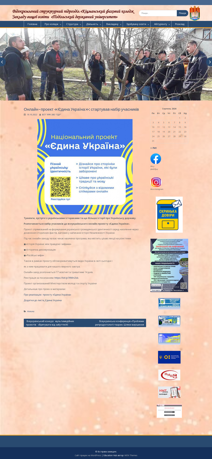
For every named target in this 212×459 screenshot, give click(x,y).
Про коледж (51, 24)
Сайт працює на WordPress (88, 455)
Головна (32, 24)
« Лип (153, 147)
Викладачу (112, 24)
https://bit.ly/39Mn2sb (66, 277)
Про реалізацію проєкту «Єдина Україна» (47, 294)
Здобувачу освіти (136, 24)
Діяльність (92, 24)
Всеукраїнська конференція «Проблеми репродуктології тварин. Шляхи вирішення (119, 323)
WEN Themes (130, 455)
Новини (30, 311)
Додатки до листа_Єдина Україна (43, 300)
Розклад (179, 24)
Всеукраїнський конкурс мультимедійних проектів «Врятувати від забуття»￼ (50, 323)
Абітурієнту (160, 24)
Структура (72, 24)
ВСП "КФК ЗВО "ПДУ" (51, 114)
